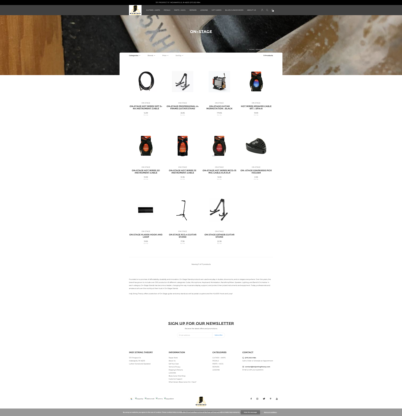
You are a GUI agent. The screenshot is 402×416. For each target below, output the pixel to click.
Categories (133, 55)
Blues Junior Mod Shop (177, 376)
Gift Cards (216, 10)
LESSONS (204, 10)
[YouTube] (277, 398)
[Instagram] (257, 398)
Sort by (178, 55)
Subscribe (218, 335)
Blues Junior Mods (234, 10)
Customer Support (175, 379)
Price (164, 55)
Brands (259, 50)
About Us (251, 10)
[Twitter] (264, 398)
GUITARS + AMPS (153, 10)
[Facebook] (251, 398)
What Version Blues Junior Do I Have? (182, 382)
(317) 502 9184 (250, 358)
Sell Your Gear (174, 364)
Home (252, 50)
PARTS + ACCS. (180, 10)
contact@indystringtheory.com (257, 367)
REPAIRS (192, 10)
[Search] (267, 10)
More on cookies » (270, 412)
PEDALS (167, 10)
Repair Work (173, 358)
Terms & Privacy (174, 367)
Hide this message (250, 412)
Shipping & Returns (176, 370)
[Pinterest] (270, 398)
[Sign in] (262, 10)
